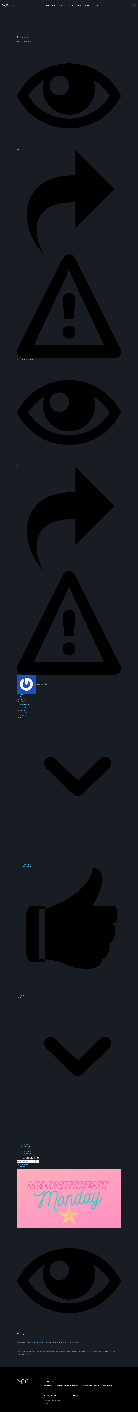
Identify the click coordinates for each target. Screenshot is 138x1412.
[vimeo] (74, 1400)
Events (23, 715)
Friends (23, 708)
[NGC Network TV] (8, 5)
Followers (27, 864)
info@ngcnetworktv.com (52, 1400)
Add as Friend (21, 359)
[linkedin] (83, 1400)
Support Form (48, 1403)
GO (37, 1162)
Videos (23, 713)
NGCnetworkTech (24, 41)
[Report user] (69, 306)
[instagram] (80, 1400)
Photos (23, 710)
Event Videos (24, 1164)
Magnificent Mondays (52, 1342)
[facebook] (77, 1400)
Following (27, 866)
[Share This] (69, 202)
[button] (62, 5)
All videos (23, 1167)
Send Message (30, 359)
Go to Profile (20, 694)
